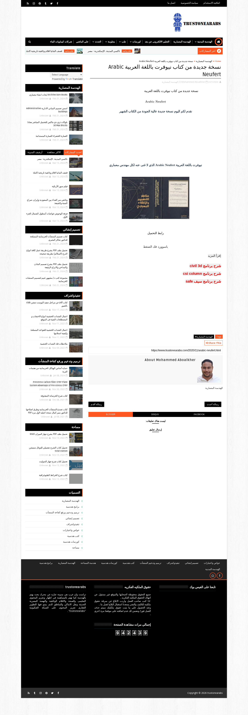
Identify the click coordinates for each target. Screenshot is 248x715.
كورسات (136, 41)
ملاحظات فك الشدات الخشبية (53, 344)
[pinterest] (39, 3)
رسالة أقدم (96, 404)
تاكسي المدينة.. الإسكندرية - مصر (121, 51)
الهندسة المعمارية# (204, 336)
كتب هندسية (73, 536)
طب (124, 41)
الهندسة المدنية (204, 41)
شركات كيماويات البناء (61, 41)
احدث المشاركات (73, 152)
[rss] (27, 3)
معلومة (111, 41)
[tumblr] (45, 3)
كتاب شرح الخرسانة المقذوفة (54, 396)
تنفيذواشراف (72, 524)
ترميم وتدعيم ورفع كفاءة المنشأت (62, 512)
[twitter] (51, 3)
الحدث (98, 41)
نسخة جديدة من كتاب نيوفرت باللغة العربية (170, 91)
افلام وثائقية (144, 51)
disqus (155, 414)
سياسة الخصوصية (189, 3)
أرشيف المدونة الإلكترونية (35, 153)
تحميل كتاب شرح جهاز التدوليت (53, 461)
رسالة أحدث (213, 404)
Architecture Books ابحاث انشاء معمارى (48, 94)
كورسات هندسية (71, 541)
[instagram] (33, 3)
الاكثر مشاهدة (54, 152)
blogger (110, 414)
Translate (77, 78)
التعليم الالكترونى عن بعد (157, 41)
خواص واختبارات (71, 530)
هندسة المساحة (88, 563)
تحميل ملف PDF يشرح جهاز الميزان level (48, 434)
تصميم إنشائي (72, 518)
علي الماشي (82, 41)
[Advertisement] (155, 138)
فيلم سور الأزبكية (59, 186)
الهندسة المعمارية (182, 41)
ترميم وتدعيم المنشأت (150, 563)
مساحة (75, 547)
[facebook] (57, 3)
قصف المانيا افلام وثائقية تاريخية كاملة (61, 51)
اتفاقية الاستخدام (211, 3)
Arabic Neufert (155, 101)
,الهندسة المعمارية (170, 81)
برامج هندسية (72, 506)
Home (218, 61)
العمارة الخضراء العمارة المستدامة (51, 136)
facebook (199, 414)
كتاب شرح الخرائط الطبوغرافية (53, 475)
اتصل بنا (171, 3)
